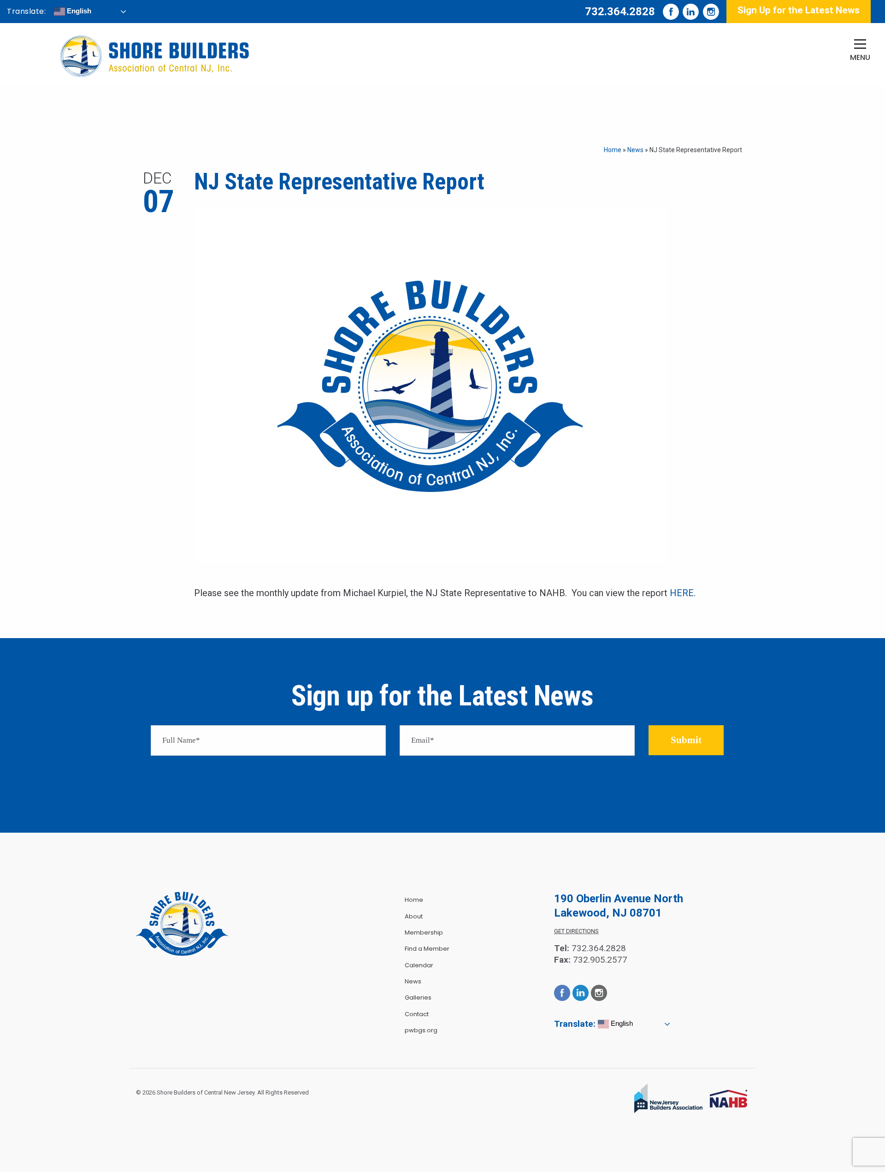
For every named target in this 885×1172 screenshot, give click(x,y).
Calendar (419, 965)
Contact (417, 1014)
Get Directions (576, 931)
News (635, 150)
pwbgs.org (421, 1030)
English (78, 11)
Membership (424, 932)
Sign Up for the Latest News (799, 10)
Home (612, 150)
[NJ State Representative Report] (430, 384)
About (414, 916)
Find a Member (427, 948)
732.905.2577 (600, 959)
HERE (682, 592)
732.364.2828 (620, 11)
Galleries (418, 997)
